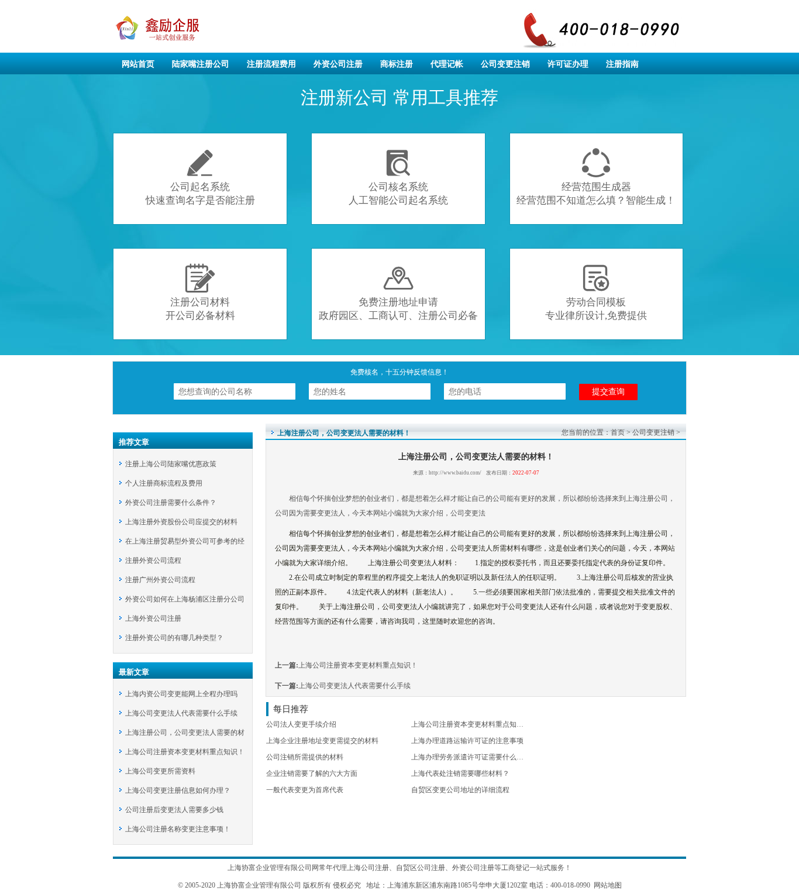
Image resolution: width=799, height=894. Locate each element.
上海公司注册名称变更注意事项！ (177, 829)
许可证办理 (567, 64)
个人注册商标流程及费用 (163, 483)
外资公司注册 (338, 64)
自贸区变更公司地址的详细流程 (460, 790)
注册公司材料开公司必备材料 (200, 292)
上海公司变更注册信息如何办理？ (177, 790)
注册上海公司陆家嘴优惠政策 (170, 464)
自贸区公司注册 (420, 868)
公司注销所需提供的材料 (304, 757)
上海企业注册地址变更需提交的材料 (322, 741)
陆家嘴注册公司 (200, 64)
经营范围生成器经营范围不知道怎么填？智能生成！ (596, 177)
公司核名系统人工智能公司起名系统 (398, 177)
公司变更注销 (505, 64)
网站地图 (607, 885)
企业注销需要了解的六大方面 (311, 773)
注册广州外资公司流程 (160, 580)
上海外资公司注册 (153, 618)
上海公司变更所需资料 (160, 771)
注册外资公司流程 (153, 560)
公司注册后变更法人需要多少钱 (174, 810)
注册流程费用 (271, 64)
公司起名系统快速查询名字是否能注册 (200, 177)
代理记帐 (447, 64)
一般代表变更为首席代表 (304, 790)
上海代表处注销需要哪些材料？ (460, 773)
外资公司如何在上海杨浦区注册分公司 (184, 599)
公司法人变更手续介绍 (301, 724)
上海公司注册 (368, 868)
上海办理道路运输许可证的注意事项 (467, 741)
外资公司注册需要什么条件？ (170, 502)
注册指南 (622, 64)
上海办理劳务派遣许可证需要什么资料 (471, 757)
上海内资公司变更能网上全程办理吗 (181, 694)
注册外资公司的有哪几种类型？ (174, 638)
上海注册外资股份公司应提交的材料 (181, 522)
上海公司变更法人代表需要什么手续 (181, 713)
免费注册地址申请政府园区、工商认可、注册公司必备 (398, 292)
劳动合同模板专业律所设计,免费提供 (596, 292)
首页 (618, 432)
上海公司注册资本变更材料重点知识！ (184, 752)
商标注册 (396, 64)
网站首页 (138, 64)
